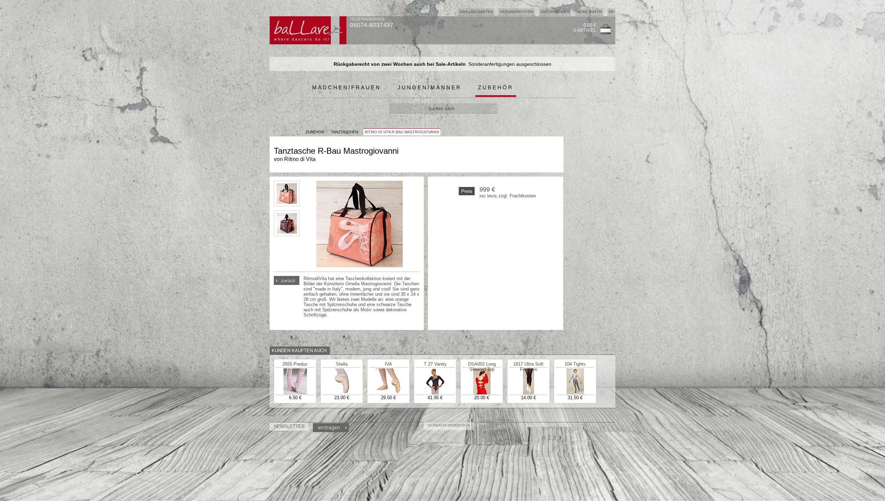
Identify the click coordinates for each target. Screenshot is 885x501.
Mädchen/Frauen (346, 87)
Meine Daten (589, 12)
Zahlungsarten (476, 12)
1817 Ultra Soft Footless (528, 366)
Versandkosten (516, 12)
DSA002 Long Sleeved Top (482, 366)
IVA (388, 364)
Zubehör (495, 87)
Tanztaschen (344, 132)
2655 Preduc (295, 364)
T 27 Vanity (435, 364)
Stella (341, 364)
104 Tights (575, 364)
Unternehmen (555, 12)
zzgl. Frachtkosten (517, 195)
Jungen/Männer (430, 87)
